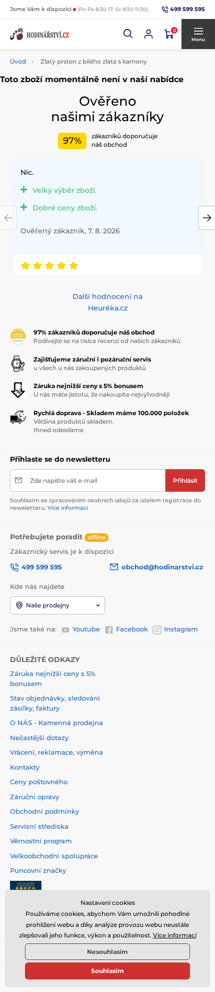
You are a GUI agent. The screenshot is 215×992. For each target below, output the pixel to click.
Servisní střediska (39, 826)
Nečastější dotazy (39, 738)
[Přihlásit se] (148, 34)
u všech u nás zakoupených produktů (90, 368)
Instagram (181, 629)
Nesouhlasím (107, 951)
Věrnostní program (41, 841)
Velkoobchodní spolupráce (54, 856)
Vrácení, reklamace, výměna (56, 752)
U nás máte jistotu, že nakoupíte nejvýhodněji (102, 394)
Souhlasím (107, 970)
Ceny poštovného (39, 782)
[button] (128, 34)
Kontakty (25, 767)
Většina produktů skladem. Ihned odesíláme (74, 426)
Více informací (68, 507)
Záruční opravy (34, 797)
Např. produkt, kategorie (74, 61)
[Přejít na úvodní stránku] (40, 34)
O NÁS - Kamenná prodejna (56, 723)
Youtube (86, 629)
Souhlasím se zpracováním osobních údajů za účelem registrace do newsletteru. (105, 504)
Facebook (132, 629)
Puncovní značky (38, 870)
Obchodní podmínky (44, 811)
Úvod (18, 61)
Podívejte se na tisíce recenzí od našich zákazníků (107, 341)
